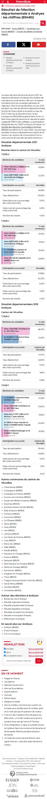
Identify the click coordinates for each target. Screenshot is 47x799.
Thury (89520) (10, 577)
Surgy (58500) (18, 28)
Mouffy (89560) (10, 550)
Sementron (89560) (12, 570)
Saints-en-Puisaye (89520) (15, 567)
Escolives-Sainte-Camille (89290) (18, 507)
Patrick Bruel (10, 698)
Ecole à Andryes (11, 630)
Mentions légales (18, 766)
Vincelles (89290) (11, 587)
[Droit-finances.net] (35, 785)
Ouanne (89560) (11, 557)
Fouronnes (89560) (12, 517)
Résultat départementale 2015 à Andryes (14, 68)
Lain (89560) (9, 530)
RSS (28, 761)
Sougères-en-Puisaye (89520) (17, 574)
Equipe (21, 759)
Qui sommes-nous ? (9, 759)
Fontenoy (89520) (12, 514)
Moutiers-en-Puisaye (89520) (17, 554)
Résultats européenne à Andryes (18, 612)
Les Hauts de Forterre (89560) (17, 537)
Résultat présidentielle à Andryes (18, 605)
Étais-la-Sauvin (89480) (14, 510)
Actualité (10, 649)
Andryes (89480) (11, 627)
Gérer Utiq (41, 764)
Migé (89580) (9, 547)
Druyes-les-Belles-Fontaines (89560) (20, 500)
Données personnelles (10, 764)
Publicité (41, 759)
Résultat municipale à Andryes (17, 615)
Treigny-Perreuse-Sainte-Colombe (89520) (23, 580)
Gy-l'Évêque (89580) (13, 520)
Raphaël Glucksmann (14, 685)
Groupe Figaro (30, 766)
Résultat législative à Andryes (17, 609)
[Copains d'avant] (12, 790)
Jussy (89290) (10, 527)
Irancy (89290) (10, 524)
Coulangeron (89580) (13, 490)
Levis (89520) (10, 540)
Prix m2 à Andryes (12, 634)
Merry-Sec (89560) (12, 544)
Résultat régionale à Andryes (16, 602)
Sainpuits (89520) (11, 560)
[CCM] (35, 780)
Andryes (29, 63)
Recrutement (36, 761)
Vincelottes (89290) (12, 590)
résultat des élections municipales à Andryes (21, 127)
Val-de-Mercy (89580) (13, 584)
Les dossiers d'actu (14, 656)
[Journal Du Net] (12, 785)
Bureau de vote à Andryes (15, 599)
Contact (9, 761)
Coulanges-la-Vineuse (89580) (17, 494)
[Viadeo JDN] (35, 790)
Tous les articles (19, 761)
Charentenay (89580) (13, 487)
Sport (8, 652)
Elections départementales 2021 (20, 6)
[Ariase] (12, 796)
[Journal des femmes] (12, 780)
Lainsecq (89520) (11, 534)
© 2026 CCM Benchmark (23, 769)
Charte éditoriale (31, 759)
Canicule (8, 695)
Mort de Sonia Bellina (13, 688)
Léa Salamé (9, 682)
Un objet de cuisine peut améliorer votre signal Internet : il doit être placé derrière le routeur (23, 741)
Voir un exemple (35, 649)
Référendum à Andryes (14, 619)
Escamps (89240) (12, 504)
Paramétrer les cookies (28, 764)
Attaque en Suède (12, 701)
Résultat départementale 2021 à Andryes (14, 60)
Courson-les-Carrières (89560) (17, 497)
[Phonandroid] (35, 796)
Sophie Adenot (10, 692)
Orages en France (12, 678)
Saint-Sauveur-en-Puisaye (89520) (19, 564)
